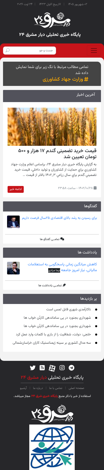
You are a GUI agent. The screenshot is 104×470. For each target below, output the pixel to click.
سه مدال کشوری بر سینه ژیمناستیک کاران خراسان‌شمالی (52, 343)
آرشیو (24, 388)
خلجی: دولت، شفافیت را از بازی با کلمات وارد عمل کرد (53, 334)
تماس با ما (55, 388)
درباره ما (38, 388)
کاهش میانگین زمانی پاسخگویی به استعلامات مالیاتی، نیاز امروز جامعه (62, 267)
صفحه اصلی (76, 388)
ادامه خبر (16, 189)
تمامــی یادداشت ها (50, 285)
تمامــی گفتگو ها (50, 239)
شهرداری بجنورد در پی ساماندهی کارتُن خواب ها (57, 318)
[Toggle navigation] (94, 50)
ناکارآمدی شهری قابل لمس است (68, 309)
